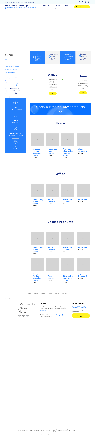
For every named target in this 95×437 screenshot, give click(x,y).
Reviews (64, 293)
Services (58, 5)
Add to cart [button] (37, 146)
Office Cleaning (9, 59)
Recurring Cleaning (10, 72)
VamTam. (44, 434)
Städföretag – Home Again (17, 6)
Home (44, 5)
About (50, 5)
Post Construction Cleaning (12, 66)
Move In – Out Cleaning (11, 69)
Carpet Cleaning (9, 63)
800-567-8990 (31, 2)
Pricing (54, 8)
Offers (66, 5)
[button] (82, 6)
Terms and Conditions (60, 434)
